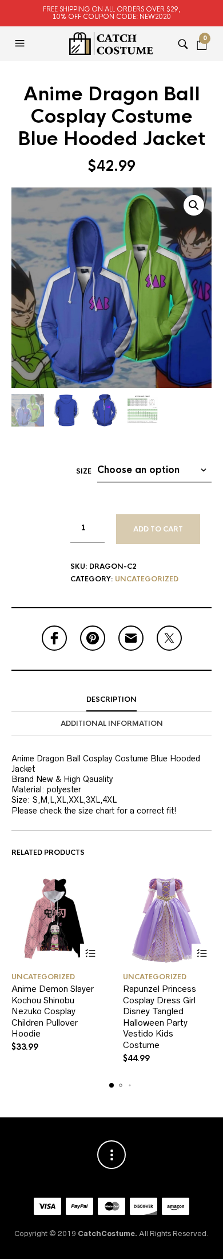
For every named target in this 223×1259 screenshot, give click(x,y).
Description (111, 699)
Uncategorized (146, 579)
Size (83, 471)
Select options (90, 954)
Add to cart (158, 529)
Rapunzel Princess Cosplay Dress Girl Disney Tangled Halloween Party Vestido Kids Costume (159, 1017)
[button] (21, 43)
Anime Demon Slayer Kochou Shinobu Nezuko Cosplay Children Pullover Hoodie (52, 1011)
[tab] (111, 700)
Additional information (112, 723)
